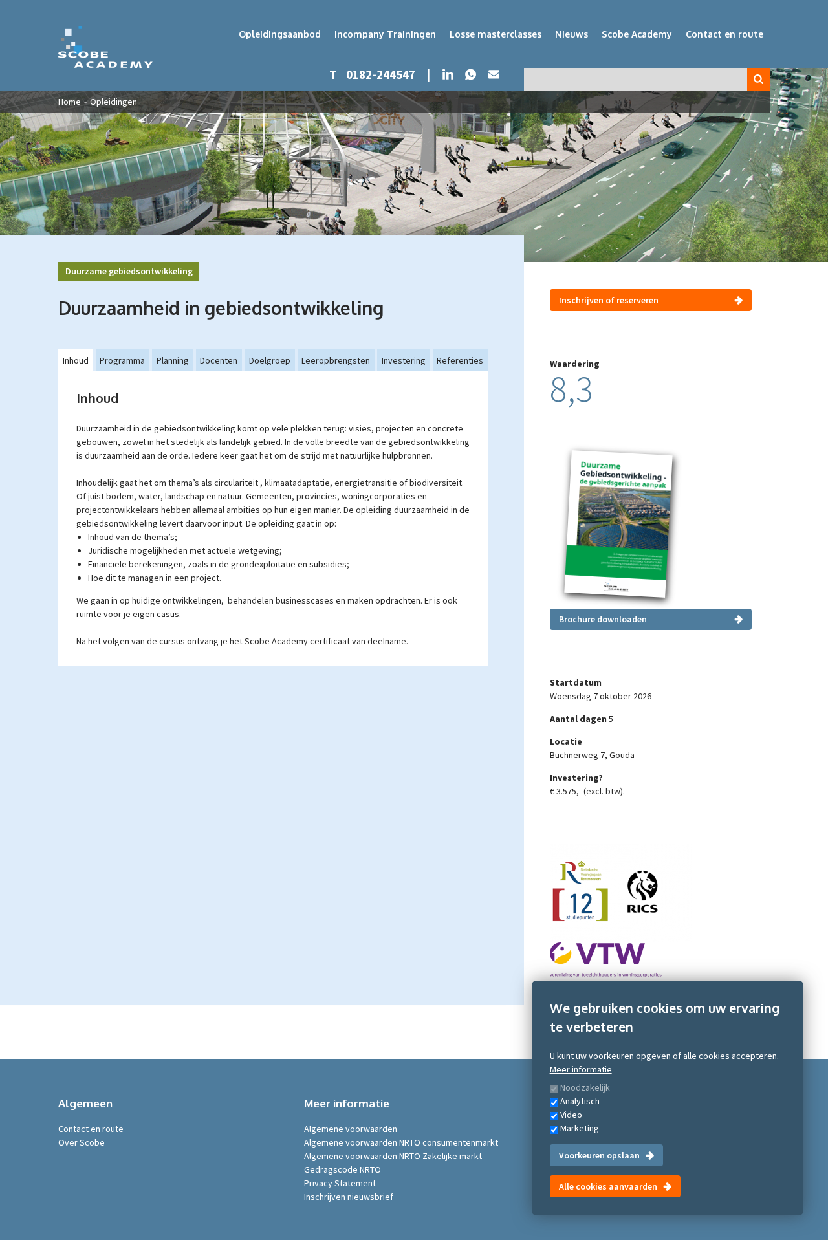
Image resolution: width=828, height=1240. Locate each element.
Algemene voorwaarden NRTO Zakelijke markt (393, 1156)
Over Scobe (81, 1142)
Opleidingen (113, 101)
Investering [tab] (404, 360)
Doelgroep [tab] (269, 360)
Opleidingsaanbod (280, 33)
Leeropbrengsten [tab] (335, 360)
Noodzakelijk (585, 1087)
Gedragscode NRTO (342, 1169)
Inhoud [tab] (76, 360)
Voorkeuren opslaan (599, 1155)
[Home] (105, 47)
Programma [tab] (122, 360)
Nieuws (571, 33)
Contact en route (724, 33)
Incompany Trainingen (385, 33)
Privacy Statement (340, 1183)
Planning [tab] (173, 360)
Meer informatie (581, 1069)
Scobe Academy (637, 33)
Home (69, 101)
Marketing (579, 1128)
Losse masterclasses (495, 33)
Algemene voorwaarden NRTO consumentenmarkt (401, 1142)
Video (571, 1114)
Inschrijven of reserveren (609, 300)
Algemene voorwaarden (350, 1129)
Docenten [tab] (218, 360)
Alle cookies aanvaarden (608, 1186)
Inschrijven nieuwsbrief (348, 1196)
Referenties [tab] (460, 360)
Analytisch (580, 1101)
